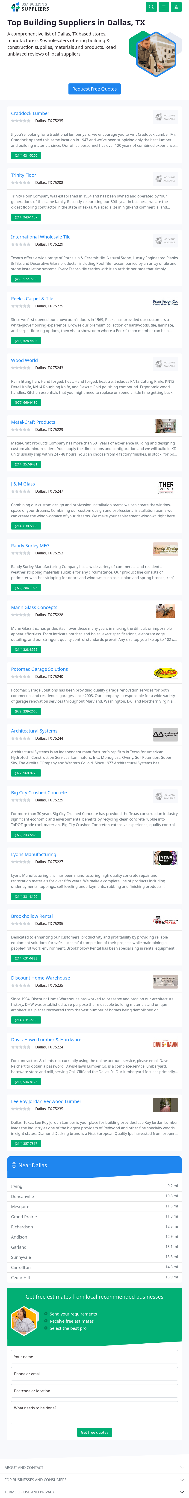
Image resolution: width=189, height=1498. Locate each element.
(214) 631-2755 (26, 1020)
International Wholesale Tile (41, 237)
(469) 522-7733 (26, 279)
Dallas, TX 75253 (49, 553)
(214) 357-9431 (26, 464)
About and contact (24, 1467)
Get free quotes (94, 1432)
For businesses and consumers (36, 1479)
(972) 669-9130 (26, 402)
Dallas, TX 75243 (49, 367)
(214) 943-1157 (26, 217)
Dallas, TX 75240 (49, 676)
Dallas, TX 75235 (49, 120)
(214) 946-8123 (26, 1082)
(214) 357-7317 (26, 1143)
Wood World (24, 360)
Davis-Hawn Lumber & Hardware (46, 1039)
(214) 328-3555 (26, 649)
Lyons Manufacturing (33, 854)
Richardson (94, 1227)
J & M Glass (23, 484)
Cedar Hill (94, 1277)
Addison (94, 1237)
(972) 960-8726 (26, 773)
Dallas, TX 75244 (49, 738)
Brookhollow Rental (32, 916)
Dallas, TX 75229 (49, 244)
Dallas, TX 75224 (49, 1047)
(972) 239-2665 (26, 711)
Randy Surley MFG (30, 545)
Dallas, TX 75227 (49, 861)
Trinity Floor (23, 175)
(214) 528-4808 (26, 340)
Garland (94, 1247)
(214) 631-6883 (26, 958)
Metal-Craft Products (33, 422)
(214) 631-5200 (26, 155)
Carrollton (94, 1267)
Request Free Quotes (94, 89)
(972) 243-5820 (26, 835)
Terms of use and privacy (29, 1492)
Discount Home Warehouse (40, 978)
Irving (94, 1186)
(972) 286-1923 (26, 588)
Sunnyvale (94, 1257)
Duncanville (94, 1196)
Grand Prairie (94, 1216)
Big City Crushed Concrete (39, 792)
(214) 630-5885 (26, 526)
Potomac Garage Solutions (39, 669)
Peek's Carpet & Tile (32, 298)
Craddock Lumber (30, 113)
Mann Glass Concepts (34, 607)
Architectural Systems (34, 731)
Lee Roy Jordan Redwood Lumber (46, 1101)
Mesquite (94, 1206)
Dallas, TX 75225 (49, 306)
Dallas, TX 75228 (49, 614)
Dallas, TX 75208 (49, 182)
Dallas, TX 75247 (49, 491)
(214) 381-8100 (26, 896)
